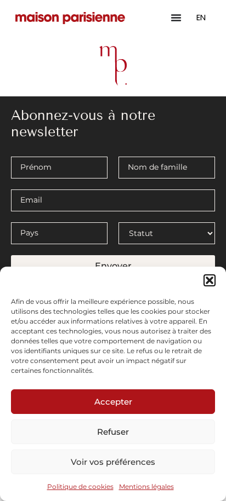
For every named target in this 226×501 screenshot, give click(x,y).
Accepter (113, 401)
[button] (209, 280)
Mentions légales (146, 486)
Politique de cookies (80, 486)
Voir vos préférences (113, 462)
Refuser (113, 432)
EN (201, 17)
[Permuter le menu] (176, 17)
